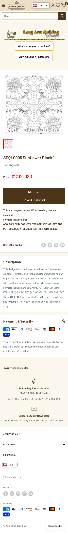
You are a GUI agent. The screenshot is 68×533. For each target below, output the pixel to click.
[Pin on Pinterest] (50, 244)
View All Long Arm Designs (34, 56)
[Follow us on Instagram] (18, 493)
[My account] (52, 5)
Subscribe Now (55, 420)
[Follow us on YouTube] (30, 493)
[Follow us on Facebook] (5, 493)
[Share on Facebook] (43, 244)
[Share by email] (62, 244)
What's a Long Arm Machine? (34, 46)
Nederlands (10, 477)
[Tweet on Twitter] (56, 244)
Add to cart (34, 191)
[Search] (62, 16)
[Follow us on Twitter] (12, 493)
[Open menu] (3, 5)
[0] (64, 5)
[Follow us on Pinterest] (24, 493)
